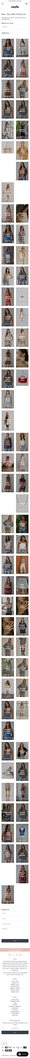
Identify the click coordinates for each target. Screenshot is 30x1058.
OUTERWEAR (15, 1008)
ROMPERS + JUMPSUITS (15, 1006)
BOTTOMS (15, 1010)
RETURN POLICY (15, 986)
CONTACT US (15, 983)
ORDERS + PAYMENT (15, 988)
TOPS (15, 1003)
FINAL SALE (15, 1015)
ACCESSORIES (15, 1013)
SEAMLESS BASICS (15, 1012)
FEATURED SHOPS (15, 1001)
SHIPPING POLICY (15, 985)
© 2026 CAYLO (5, 1055)
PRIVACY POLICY (15, 990)
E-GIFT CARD (15, 981)
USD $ (4, 1043)
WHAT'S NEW (15, 999)
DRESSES (15, 1004)
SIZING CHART (15, 992)
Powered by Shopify (14, 1055)
